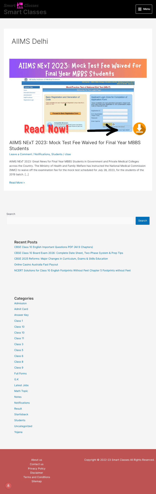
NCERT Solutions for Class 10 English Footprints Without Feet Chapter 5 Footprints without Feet (72, 270)
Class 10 (19, 326)
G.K (16, 379)
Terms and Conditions (36, 477)
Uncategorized (23, 426)
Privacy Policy (36, 468)
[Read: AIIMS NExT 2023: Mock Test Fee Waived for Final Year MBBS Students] (77, 97)
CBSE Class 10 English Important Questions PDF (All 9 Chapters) (53, 247)
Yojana (18, 432)
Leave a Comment (20, 154)
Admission (20, 303)
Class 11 (19, 338)
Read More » (17, 182)
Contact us (36, 464)
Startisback (21, 414)
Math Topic (21, 390)
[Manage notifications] (8, 486)
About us (36, 459)
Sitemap (37, 481)
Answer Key (21, 314)
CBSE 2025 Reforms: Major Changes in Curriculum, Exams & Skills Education (61, 258)
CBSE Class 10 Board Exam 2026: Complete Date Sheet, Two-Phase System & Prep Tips (68, 252)
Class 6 (18, 355)
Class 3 (18, 344)
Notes (17, 396)
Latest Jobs (21, 385)
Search (10, 213)
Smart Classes (25, 12)
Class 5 (18, 350)
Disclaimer (36, 472)
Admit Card (21, 309)
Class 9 (18, 367)
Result (18, 408)
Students (56, 154)
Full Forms (20, 373)
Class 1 (18, 320)
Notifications (42, 154)
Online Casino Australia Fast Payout (36, 264)
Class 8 (18, 361)
